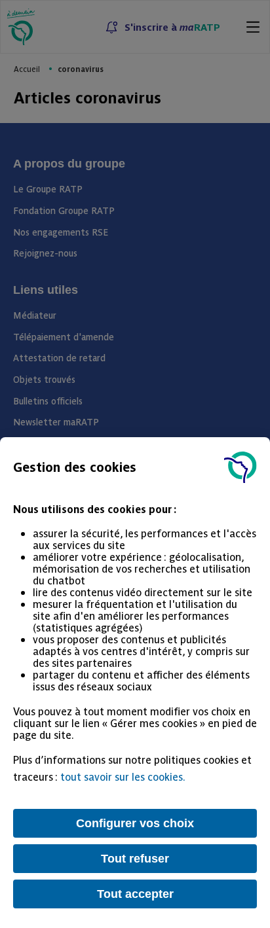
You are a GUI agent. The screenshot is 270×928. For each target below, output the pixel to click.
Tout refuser (135, 858)
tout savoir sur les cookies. (122, 776)
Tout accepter (135, 894)
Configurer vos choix (135, 823)
